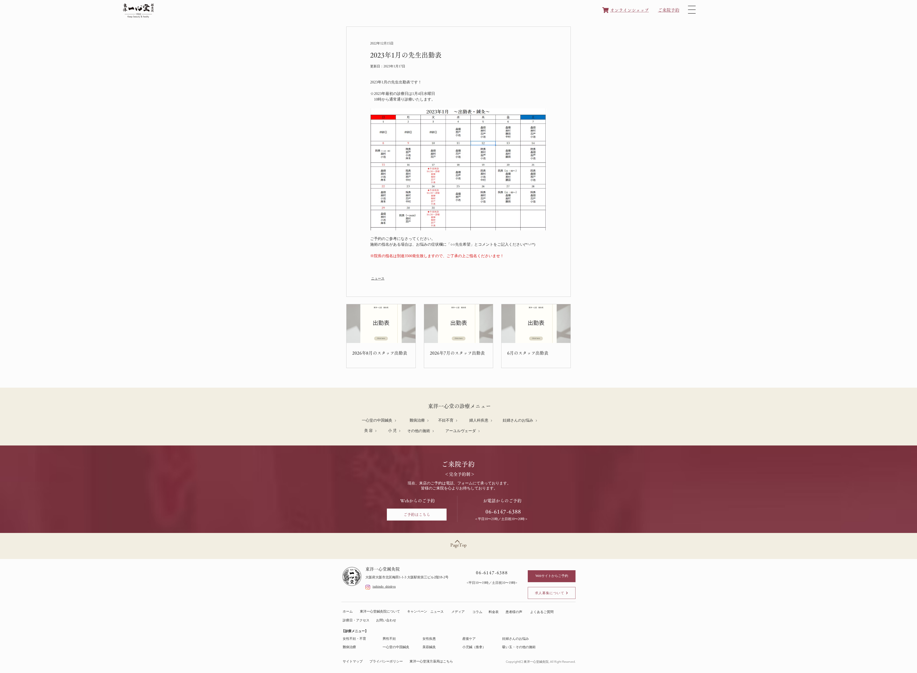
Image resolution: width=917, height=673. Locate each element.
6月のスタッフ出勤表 (527, 353)
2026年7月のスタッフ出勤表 (457, 353)
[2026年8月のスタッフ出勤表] (381, 323)
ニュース (377, 279)
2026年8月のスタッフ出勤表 (379, 353)
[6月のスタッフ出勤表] (535, 323)
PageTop (458, 545)
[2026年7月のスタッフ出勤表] (458, 323)
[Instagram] (367, 587)
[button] (692, 10)
